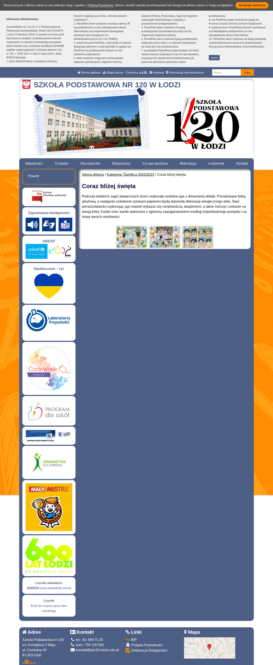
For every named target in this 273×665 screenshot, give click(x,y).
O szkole (61, 163)
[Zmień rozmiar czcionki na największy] (145, 72)
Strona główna (90, 72)
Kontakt (242, 163)
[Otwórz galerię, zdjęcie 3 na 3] (198, 237)
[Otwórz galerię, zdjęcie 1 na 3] (132, 237)
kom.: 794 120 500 (89, 645)
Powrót (33, 176)
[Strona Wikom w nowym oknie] (29, 662)
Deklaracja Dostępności (148, 650)
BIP (133, 640)
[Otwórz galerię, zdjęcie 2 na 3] (165, 237)
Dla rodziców (90, 163)
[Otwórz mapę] (209, 647)
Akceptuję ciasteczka (252, 5)
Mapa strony (114, 72)
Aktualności (34, 163)
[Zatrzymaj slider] (91, 149)
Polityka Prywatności (146, 645)
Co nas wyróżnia (155, 163)
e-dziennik (216, 163)
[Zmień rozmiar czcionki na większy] (142, 72)
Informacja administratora (186, 72)
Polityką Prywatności (100, 5)
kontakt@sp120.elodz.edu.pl (97, 650)
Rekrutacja (188, 163)
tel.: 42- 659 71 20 (89, 640)
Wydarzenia (121, 163)
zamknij (214, 57)
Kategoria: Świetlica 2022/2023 (130, 174)
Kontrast (158, 72)
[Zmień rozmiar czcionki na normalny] (140, 72)
